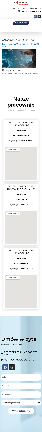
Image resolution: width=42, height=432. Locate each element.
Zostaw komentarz (9, 44)
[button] (21, 28)
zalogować (14, 73)
